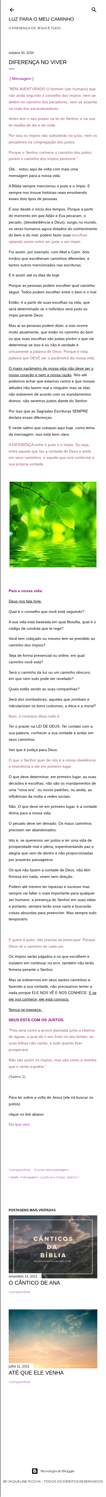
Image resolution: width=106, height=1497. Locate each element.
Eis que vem (20, 1124)
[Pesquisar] (94, 8)
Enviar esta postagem (52, 1170)
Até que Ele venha (36, 1373)
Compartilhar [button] (19, 1170)
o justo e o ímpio (52, 1177)
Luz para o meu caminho (41, 19)
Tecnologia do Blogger (57, 1471)
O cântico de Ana (34, 1283)
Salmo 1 (73, 1177)
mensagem (29, 1177)
